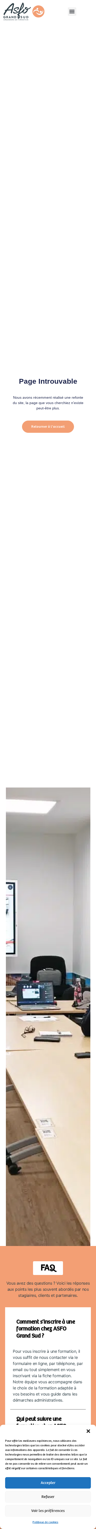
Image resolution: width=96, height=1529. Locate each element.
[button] (88, 1431)
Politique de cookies (45, 1522)
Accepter (48, 1483)
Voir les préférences (48, 1511)
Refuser (48, 1497)
